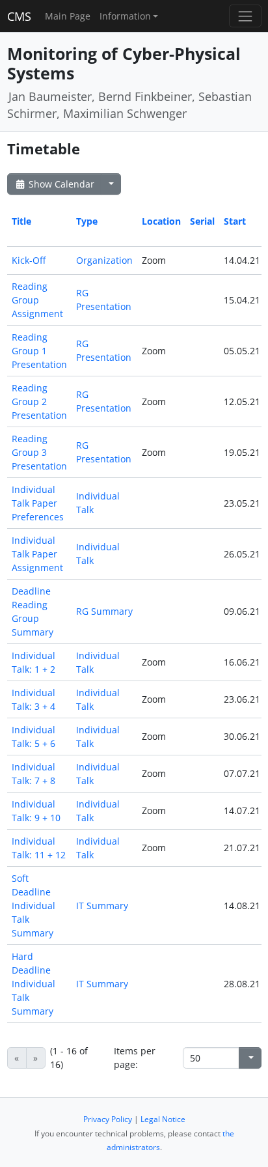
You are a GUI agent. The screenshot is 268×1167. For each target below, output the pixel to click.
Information (125, 16)
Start (235, 221)
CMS (19, 16)
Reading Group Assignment (37, 300)
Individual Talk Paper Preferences (38, 503)
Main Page (67, 16)
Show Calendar (60, 184)
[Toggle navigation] (245, 16)
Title (21, 221)
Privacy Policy (107, 1119)
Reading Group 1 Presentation (39, 351)
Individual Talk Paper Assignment (37, 554)
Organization (104, 260)
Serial (202, 221)
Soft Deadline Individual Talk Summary (33, 905)
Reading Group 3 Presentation (39, 452)
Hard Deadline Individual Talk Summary (33, 983)
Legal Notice (163, 1119)
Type (87, 221)
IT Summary (102, 905)
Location (161, 221)
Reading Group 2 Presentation (39, 401)
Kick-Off (29, 260)
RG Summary (104, 611)
